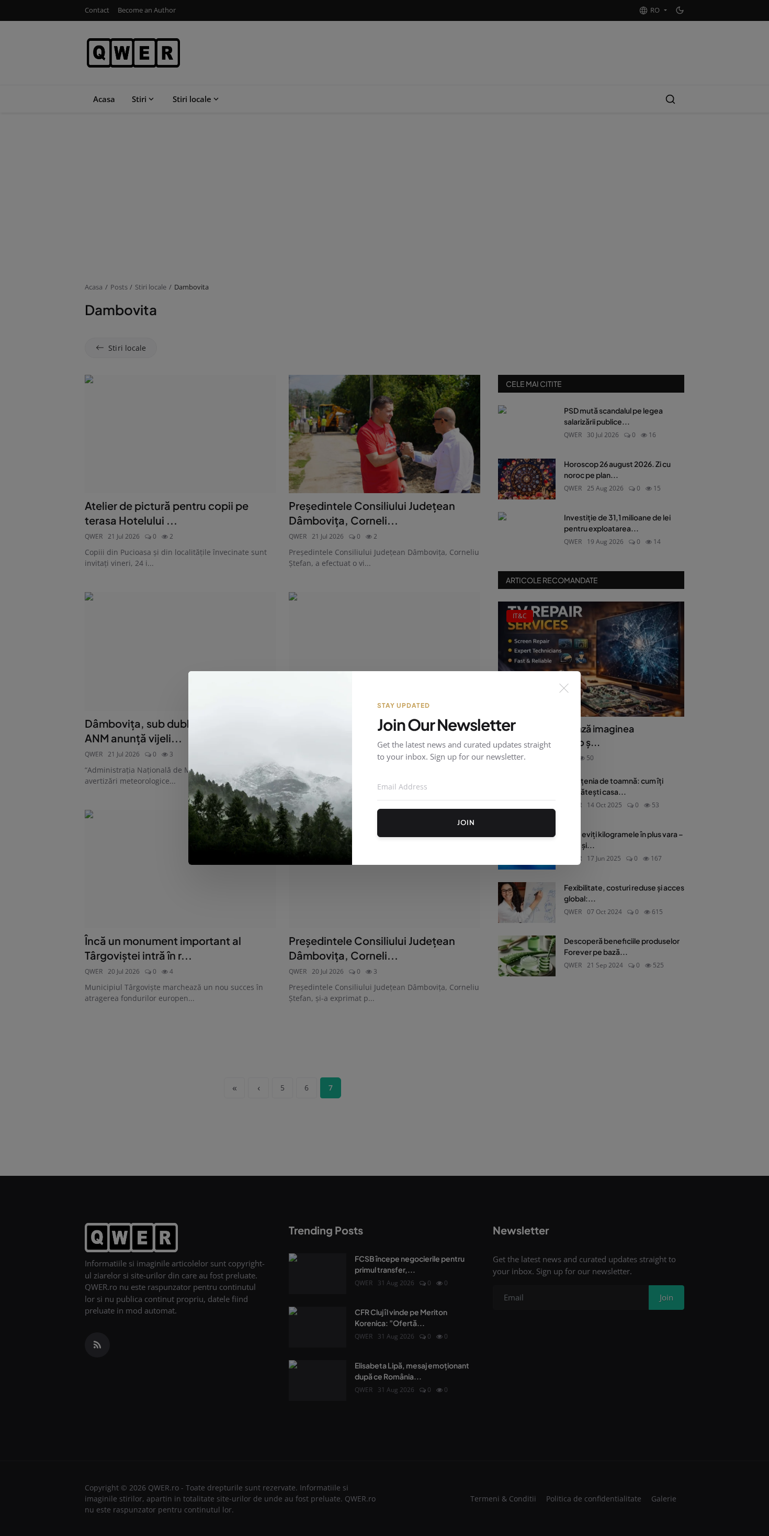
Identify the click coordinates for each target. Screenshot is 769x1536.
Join (466, 822)
